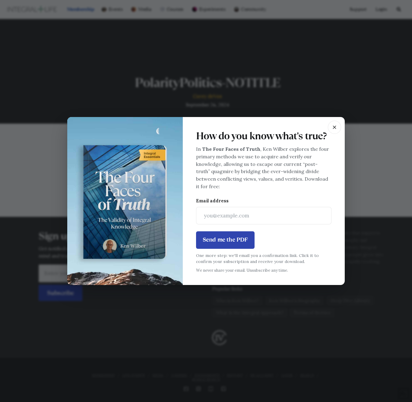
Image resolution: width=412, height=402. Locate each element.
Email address (212, 201)
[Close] (334, 127)
